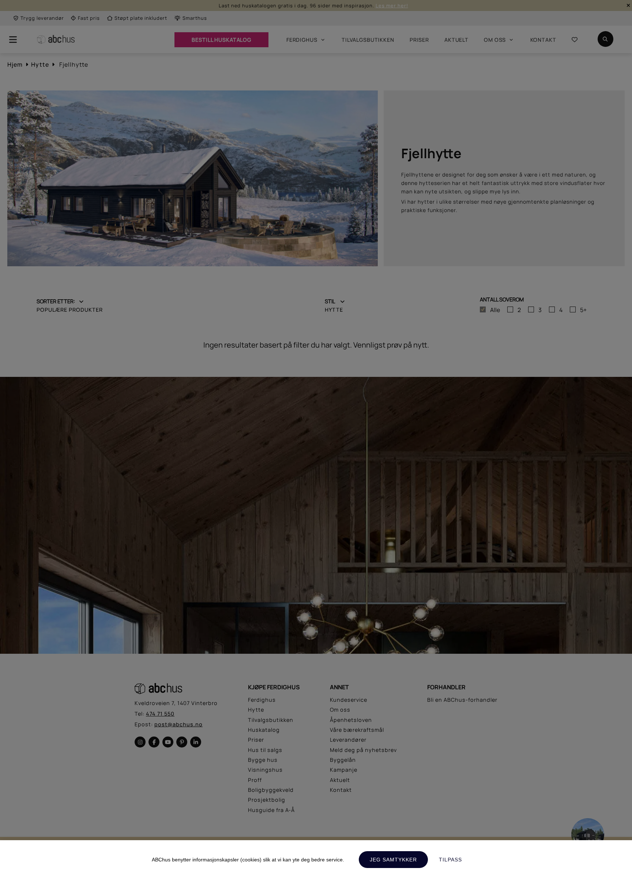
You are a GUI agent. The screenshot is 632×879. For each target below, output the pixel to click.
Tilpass (450, 860)
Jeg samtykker (393, 860)
